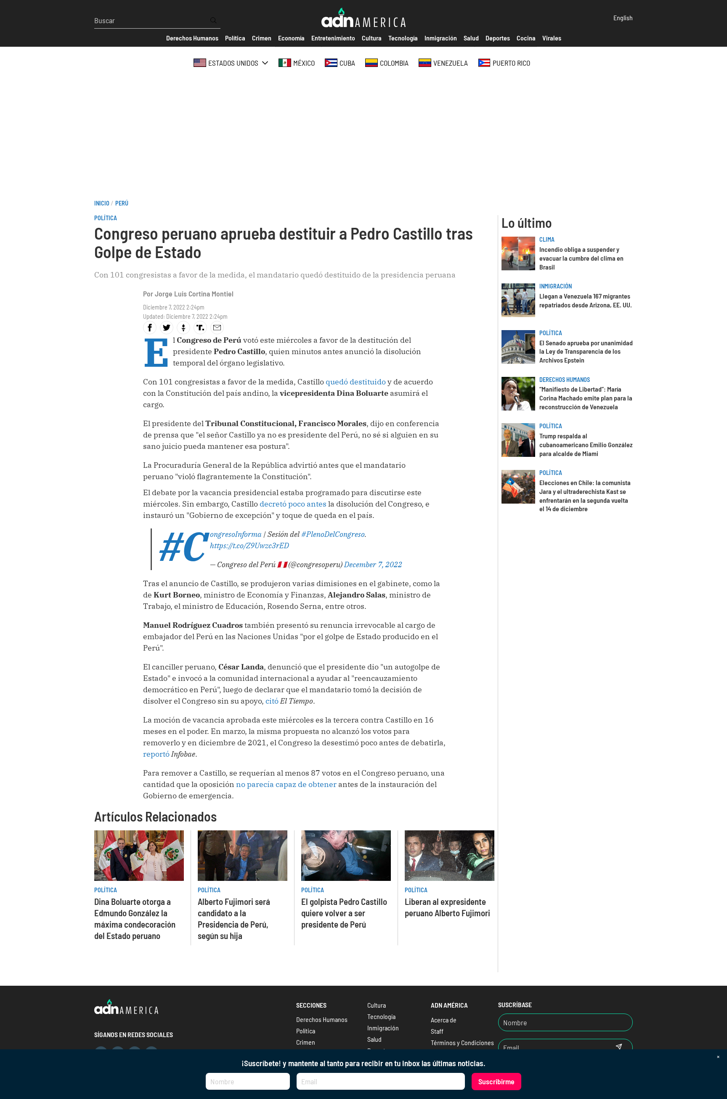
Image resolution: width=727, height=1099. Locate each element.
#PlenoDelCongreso (333, 534)
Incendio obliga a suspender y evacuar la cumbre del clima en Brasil (581, 258)
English (623, 17)
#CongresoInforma (236, 534)
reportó (156, 754)
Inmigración (555, 286)
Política (105, 217)
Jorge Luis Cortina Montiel (194, 293)
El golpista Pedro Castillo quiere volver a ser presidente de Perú (344, 912)
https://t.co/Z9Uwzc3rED (249, 545)
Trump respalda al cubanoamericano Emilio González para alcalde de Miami (586, 444)
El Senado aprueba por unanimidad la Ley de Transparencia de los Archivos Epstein (586, 351)
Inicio (101, 203)
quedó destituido (356, 382)
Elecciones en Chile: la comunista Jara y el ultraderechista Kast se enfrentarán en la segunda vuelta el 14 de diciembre (585, 495)
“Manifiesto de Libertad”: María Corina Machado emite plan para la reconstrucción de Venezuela (585, 398)
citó (272, 701)
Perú (121, 203)
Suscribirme (496, 1081)
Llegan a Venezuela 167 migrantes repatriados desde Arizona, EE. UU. (585, 300)
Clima (547, 239)
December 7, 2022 (373, 564)
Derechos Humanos (564, 379)
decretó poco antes (293, 504)
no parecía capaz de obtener (286, 784)
